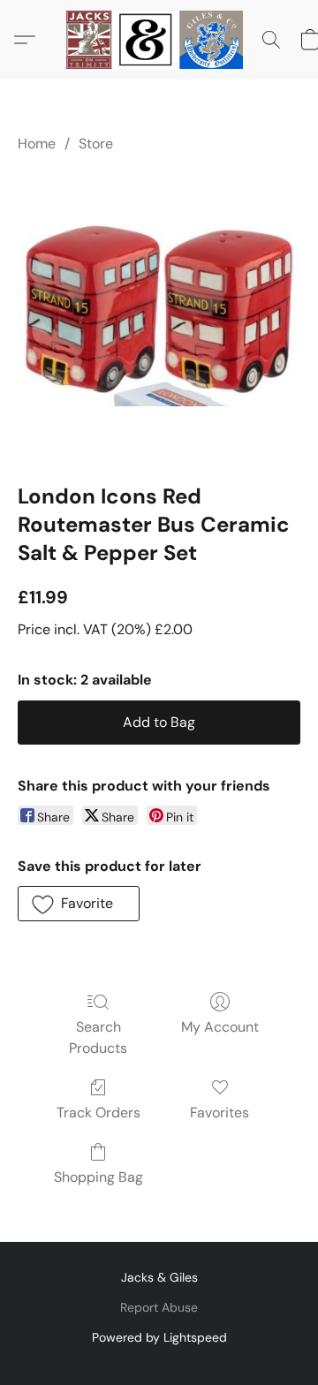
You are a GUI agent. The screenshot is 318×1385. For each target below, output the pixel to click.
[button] (159, 39)
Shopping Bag (98, 1177)
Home (37, 143)
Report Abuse (159, 1307)
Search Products (98, 1037)
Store (96, 143)
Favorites (219, 1112)
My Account (220, 1027)
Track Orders (98, 1112)
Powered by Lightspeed (159, 1337)
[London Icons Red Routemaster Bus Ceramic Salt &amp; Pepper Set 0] (159, 314)
